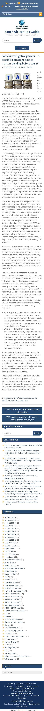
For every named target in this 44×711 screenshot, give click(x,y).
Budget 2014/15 (10, 520)
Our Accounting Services (22, 691)
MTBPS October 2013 (13, 594)
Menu (24, 48)
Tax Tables (20, 686)
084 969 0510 (12, 3)
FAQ (23, 695)
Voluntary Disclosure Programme (17, 656)
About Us (36, 695)
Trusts (7, 645)
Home (10, 684)
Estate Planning (10, 571)
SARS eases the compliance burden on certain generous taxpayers (22, 418)
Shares (7, 625)
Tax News (19, 684)
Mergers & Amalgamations (14, 591)
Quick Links (7, 14)
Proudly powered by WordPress (15, 704)
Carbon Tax (9, 551)
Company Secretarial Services (22, 693)
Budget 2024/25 (10, 546)
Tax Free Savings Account (14, 631)
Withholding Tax (10, 659)
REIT (6, 614)
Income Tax (9, 580)
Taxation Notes (32, 686)
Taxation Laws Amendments (18, 400)
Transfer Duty (10, 639)
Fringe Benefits (10, 574)
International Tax (11, 582)
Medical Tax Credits (12, 588)
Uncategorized (10, 648)
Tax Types (9, 686)
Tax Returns (9, 633)
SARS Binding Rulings (12, 619)
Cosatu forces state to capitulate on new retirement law (22, 410)
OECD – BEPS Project (12, 608)
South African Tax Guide (22, 32)
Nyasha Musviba (26, 67)
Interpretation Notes (12, 585)
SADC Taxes (14, 688)
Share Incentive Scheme (13, 622)
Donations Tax (10, 565)
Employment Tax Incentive (14, 568)
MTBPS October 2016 (13, 602)
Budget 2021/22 (10, 540)
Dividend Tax (9, 563)
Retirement (9, 616)
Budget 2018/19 (10, 531)
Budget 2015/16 (10, 523)
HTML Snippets (12, 710)
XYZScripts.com (31, 710)
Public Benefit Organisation (14, 611)
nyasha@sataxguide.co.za (29, 3)
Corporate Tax (10, 554)
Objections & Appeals (11, 398)
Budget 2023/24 (10, 543)
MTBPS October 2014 (13, 597)
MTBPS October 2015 (13, 599)
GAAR (7, 577)
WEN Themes (23, 706)
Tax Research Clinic (12, 695)
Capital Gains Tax (11, 548)
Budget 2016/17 (10, 526)
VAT (6, 650)
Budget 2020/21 (10, 537)
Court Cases (9, 557)
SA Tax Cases (31, 684)
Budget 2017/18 (10, 529)
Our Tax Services (28, 688)
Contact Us (22, 698)
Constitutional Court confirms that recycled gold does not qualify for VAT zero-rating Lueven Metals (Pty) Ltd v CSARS (23, 460)
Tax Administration (27, 398)
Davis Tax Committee (12, 560)
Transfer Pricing (10, 642)
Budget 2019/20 (10, 534)
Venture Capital (10, 653)
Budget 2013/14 (10, 517)
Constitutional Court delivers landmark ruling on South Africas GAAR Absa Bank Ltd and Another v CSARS (23, 453)
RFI (29, 695)
